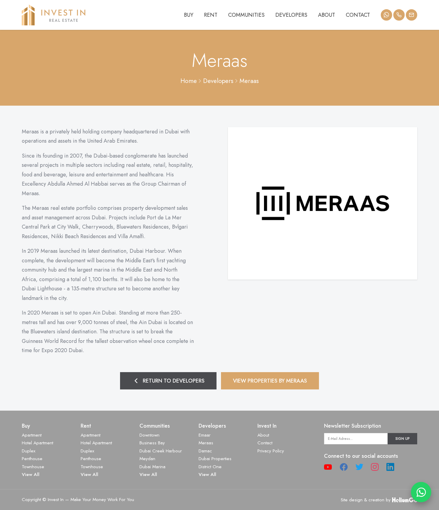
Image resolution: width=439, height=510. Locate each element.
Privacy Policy (270, 451)
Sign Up (402, 438)
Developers (291, 15)
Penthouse (32, 458)
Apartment (32, 435)
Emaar (205, 435)
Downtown (149, 435)
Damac (205, 451)
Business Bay (152, 443)
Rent (210, 15)
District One (210, 466)
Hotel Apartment (37, 443)
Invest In (267, 426)
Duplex (28, 451)
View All (30, 474)
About (326, 15)
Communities (246, 15)
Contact (358, 15)
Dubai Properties (215, 458)
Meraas (249, 80)
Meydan (147, 458)
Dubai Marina (152, 466)
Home (188, 80)
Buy (188, 15)
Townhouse (33, 466)
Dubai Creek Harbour (160, 451)
